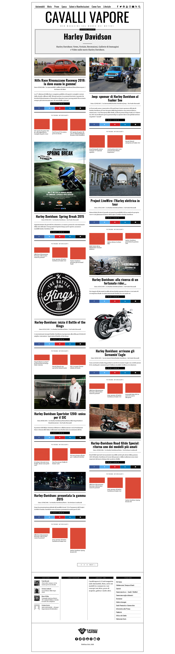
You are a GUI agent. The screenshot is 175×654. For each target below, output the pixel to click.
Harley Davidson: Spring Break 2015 (60, 216)
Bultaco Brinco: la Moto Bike (114, 242)
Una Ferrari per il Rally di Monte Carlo (59, 463)
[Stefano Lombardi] (37, 590)
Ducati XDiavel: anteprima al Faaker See (132, 142)
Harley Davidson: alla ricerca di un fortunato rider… (115, 281)
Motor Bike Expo (71, 421)
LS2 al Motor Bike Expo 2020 (49, 591)
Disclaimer (119, 599)
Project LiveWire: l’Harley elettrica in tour (115, 202)
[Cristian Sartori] (37, 607)
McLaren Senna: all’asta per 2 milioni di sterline (77, 456)
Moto (49, 6)
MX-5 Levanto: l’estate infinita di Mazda (76, 367)
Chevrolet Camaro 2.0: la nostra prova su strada (49, 584)
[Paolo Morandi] (37, 583)
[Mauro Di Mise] (37, 598)
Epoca (64, 6)
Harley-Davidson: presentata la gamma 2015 (131, 242)
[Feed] (136, 6)
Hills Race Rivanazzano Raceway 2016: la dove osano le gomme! (60, 82)
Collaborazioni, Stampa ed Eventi (125, 585)
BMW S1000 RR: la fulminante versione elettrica (95, 247)
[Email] (133, 6)
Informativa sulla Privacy (123, 609)
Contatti (118, 589)
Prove (56, 6)
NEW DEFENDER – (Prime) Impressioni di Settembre (50, 608)
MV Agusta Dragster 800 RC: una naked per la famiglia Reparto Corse (41, 132)
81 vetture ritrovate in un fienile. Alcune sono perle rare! (41, 463)
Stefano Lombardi (46, 589)
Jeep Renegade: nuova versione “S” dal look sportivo (96, 150)
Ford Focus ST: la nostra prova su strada (59, 132)
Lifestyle (107, 6)
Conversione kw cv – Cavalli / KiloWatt (127, 592)
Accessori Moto (109, 358)
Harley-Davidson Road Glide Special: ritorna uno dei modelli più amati (115, 445)
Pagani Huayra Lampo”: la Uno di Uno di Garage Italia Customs (41, 363)
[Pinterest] (123, 6)
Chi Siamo (119, 582)
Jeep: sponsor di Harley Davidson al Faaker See (115, 98)
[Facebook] (117, 6)
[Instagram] (130, 6)
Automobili (40, 6)
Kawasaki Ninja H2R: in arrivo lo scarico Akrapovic (132, 396)
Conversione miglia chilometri (124, 595)
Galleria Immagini (121, 602)
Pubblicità (119, 612)
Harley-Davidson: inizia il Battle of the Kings (60, 324)
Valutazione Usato (121, 619)
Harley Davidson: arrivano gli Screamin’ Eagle (76, 262)
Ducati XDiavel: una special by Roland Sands (59, 367)
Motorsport (80, 87)
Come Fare (96, 6)
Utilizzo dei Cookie (121, 615)
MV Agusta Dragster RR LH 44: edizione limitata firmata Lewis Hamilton (77, 133)
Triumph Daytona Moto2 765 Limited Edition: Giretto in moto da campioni (50, 600)
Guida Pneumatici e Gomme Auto (125, 605)
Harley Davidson (66, 87)
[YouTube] (126, 6)
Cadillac (58, 87)
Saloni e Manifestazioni (79, 6)
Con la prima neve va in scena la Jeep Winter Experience (114, 150)
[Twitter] (120, 6)
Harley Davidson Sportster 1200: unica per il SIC (60, 415)
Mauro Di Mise (45, 596)
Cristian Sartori (46, 605)
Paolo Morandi (45, 581)
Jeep (125, 103)
